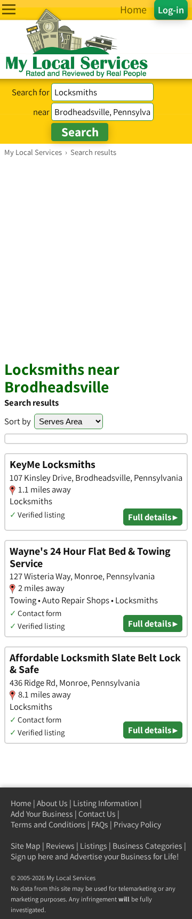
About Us (52, 803)
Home (21, 803)
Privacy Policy (137, 824)
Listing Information (105, 803)
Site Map (26, 846)
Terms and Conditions (48, 824)
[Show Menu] (8, 9)
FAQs (99, 824)
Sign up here (32, 856)
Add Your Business (42, 814)
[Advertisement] (96, 258)
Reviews (60, 846)
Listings (93, 846)
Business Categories (147, 846)
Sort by (17, 421)
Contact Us (97, 814)
